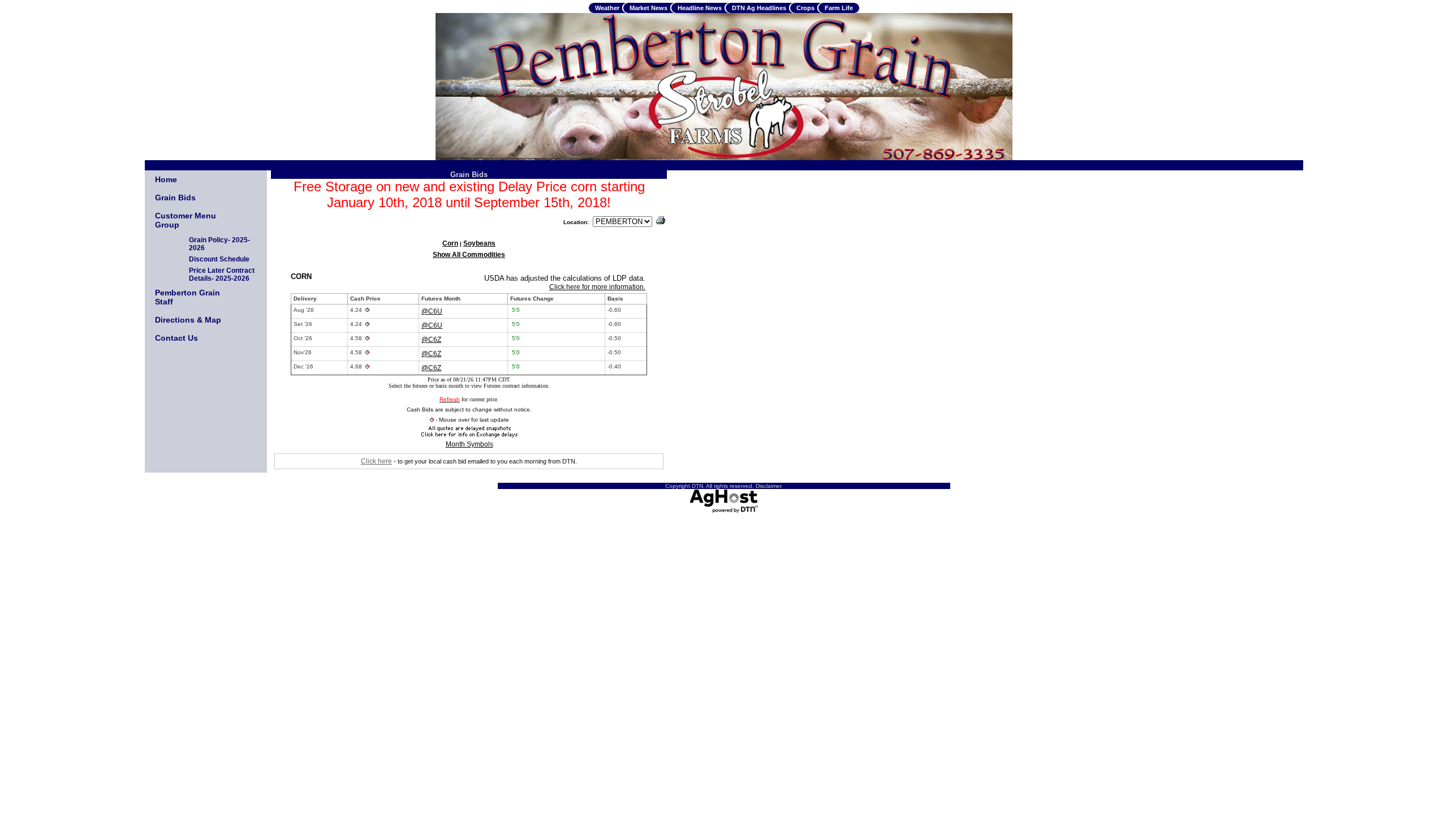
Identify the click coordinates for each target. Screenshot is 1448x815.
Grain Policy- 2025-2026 (219, 244)
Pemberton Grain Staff (187, 297)
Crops (805, 8)
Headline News (700, 8)
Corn (450, 243)
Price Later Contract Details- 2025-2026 (222, 274)
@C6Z (431, 340)
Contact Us (176, 337)
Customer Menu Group (185, 220)
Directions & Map (188, 319)
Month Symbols (469, 444)
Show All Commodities (469, 255)
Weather (607, 8)
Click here (376, 461)
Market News (648, 8)
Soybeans (479, 243)
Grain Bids (175, 197)
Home (166, 179)
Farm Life (839, 8)
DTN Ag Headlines (759, 8)
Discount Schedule (219, 259)
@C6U (431, 311)
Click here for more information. (597, 287)
